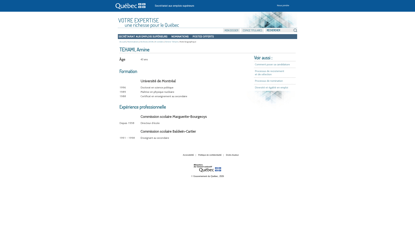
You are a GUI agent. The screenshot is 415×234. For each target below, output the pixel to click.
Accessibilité (188, 155)
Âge (122, 59)
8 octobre (159, 41)
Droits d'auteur (232, 155)
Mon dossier (231, 30)
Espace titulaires (252, 30)
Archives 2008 (147, 41)
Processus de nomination (269, 80)
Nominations (180, 36)
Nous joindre (283, 5)
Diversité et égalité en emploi (271, 87)
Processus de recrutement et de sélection (269, 73)
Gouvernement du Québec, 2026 (208, 176)
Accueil (122, 41)
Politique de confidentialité (210, 155)
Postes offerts (203, 36)
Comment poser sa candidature (272, 64)
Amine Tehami (171, 41)
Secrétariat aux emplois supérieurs (174, 5)
